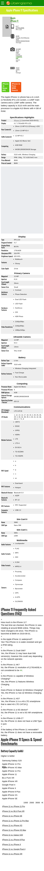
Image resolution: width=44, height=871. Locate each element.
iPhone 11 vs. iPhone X (11, 844)
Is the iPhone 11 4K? (10, 665)
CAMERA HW (19, 57)
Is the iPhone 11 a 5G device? (14, 710)
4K (21, 670)
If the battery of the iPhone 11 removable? (20, 729)
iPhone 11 (14, 21)
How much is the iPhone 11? (14, 622)
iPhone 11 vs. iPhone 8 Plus (13, 840)
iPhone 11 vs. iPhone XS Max (14, 830)
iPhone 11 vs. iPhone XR (12, 854)
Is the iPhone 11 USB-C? (12, 718)
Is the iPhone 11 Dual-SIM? (13, 650)
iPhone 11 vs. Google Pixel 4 (13, 849)
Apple (12, 18)
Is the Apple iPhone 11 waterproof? (16, 639)
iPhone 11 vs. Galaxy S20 (12, 835)
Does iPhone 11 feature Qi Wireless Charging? (22, 690)
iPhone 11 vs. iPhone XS (12, 825)
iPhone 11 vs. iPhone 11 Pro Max (15, 821)
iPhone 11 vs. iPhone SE (12, 816)
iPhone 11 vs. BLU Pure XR (13, 811)
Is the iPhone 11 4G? (10, 698)
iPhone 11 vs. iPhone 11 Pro (13, 806)
